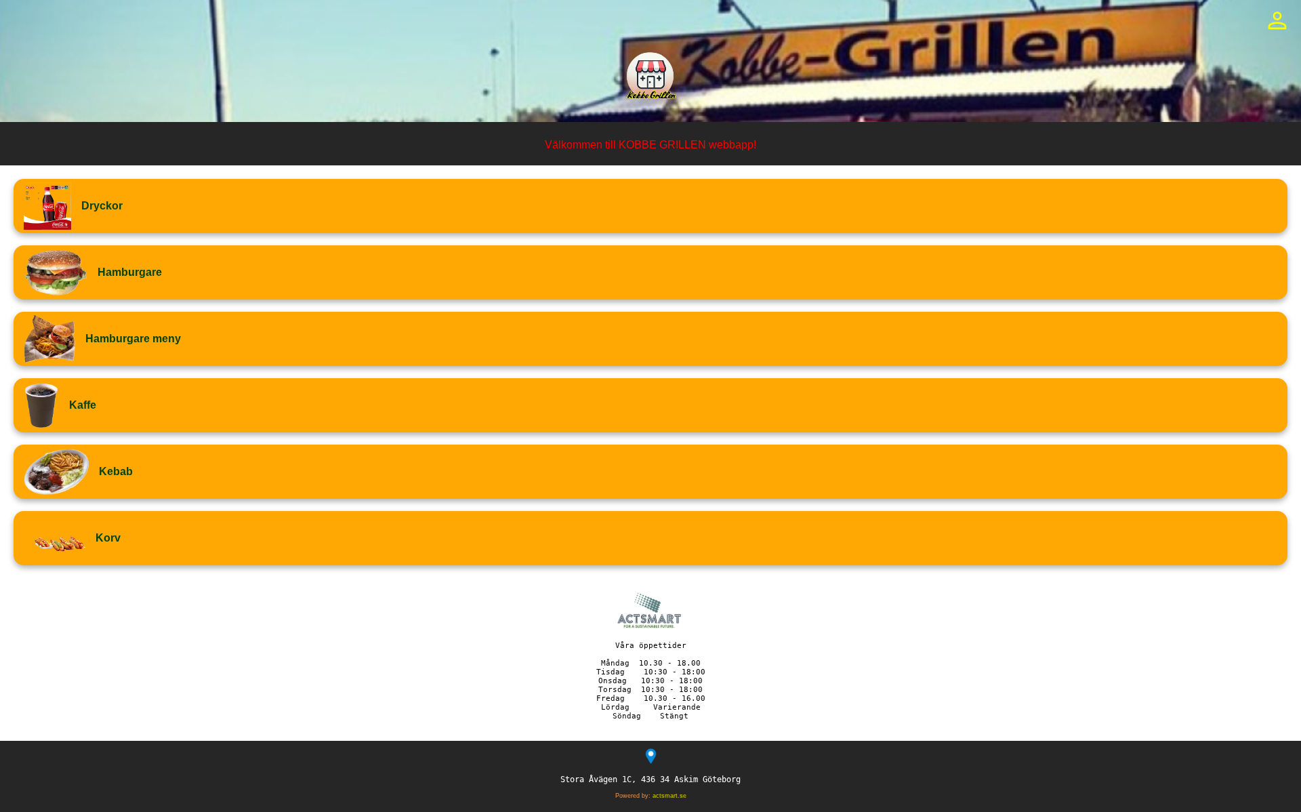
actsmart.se (669, 795)
